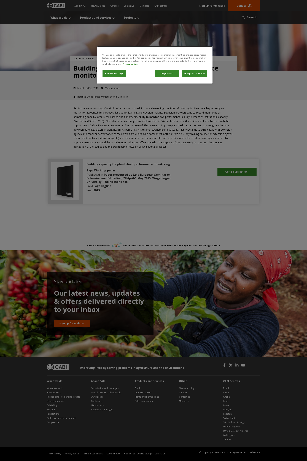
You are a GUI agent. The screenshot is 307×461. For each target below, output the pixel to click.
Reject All (167, 73)
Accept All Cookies (194, 73)
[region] (154, 64)
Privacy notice (130, 64)
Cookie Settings (114, 73)
